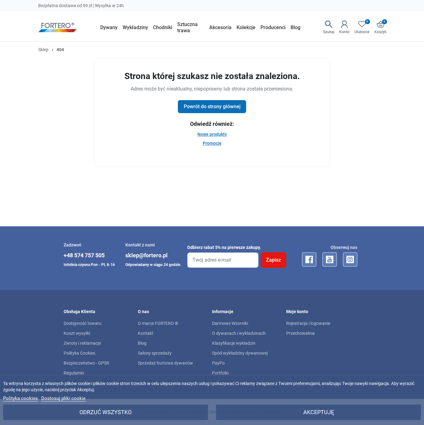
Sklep (43, 49)
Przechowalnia (300, 333)
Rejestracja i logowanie (308, 323)
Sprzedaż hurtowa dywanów (165, 363)
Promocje (212, 143)
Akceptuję (318, 412)
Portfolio (220, 372)
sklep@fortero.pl (146, 255)
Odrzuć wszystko (105, 412)
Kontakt (145, 333)
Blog (142, 343)
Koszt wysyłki (77, 333)
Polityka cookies (20, 398)
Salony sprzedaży (155, 353)
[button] (329, 27)
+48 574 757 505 (84, 255)
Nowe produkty (212, 134)
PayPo (218, 363)
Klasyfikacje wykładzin (233, 343)
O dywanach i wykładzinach (239, 333)
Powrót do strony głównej (212, 106)
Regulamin (74, 372)
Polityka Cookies (79, 353)
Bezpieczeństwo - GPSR (86, 363)
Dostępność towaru (82, 323)
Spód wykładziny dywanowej (240, 353)
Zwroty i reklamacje (82, 343)
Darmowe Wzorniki (230, 323)
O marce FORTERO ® (158, 323)
